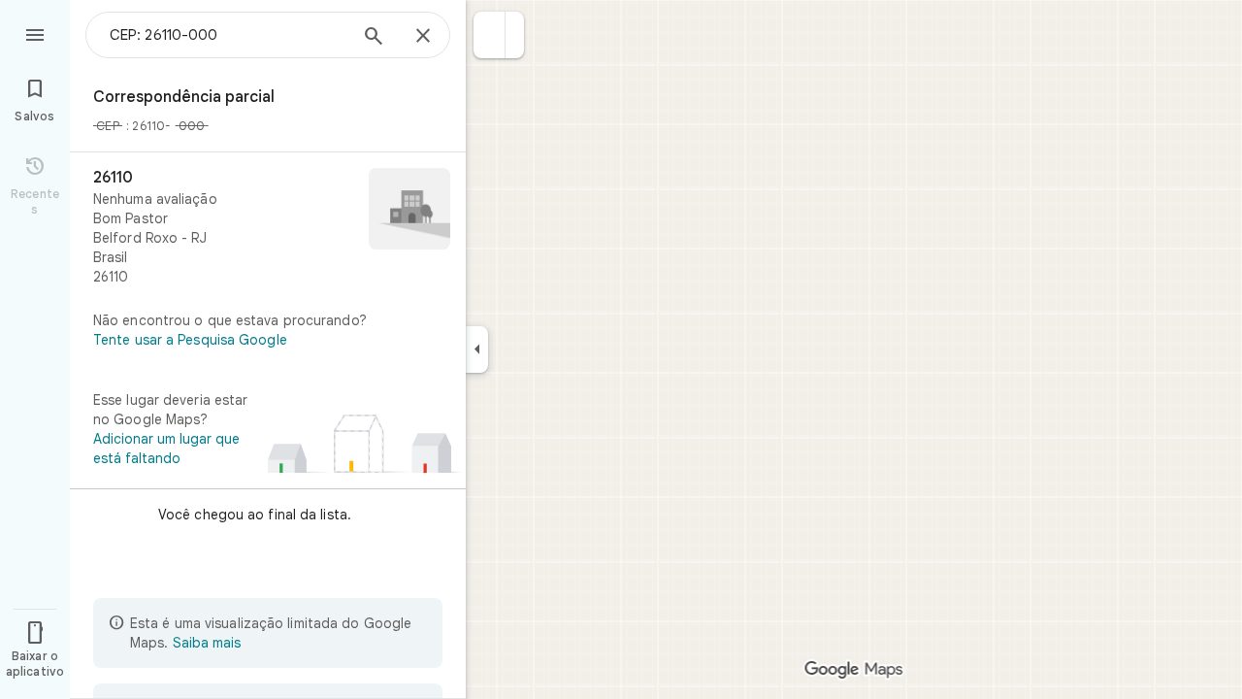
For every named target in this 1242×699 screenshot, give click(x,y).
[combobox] (228, 35)
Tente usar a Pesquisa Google (190, 340)
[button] (490, 35)
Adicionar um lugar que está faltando (166, 448)
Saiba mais (207, 642)
